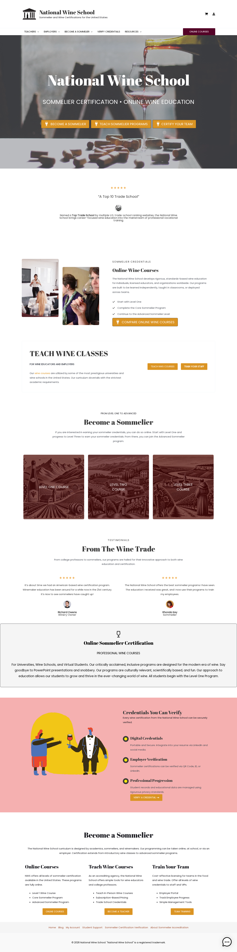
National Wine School (67, 12)
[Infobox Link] (53, 487)
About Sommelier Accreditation (169, 927)
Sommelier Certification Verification (126, 927)
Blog (61, 927)
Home (52, 927)
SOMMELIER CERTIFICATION (80, 102)
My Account (73, 927)
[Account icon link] (213, 14)
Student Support (92, 927)
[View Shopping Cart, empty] (206, 14)
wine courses (42, 373)
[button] (37, 31)
